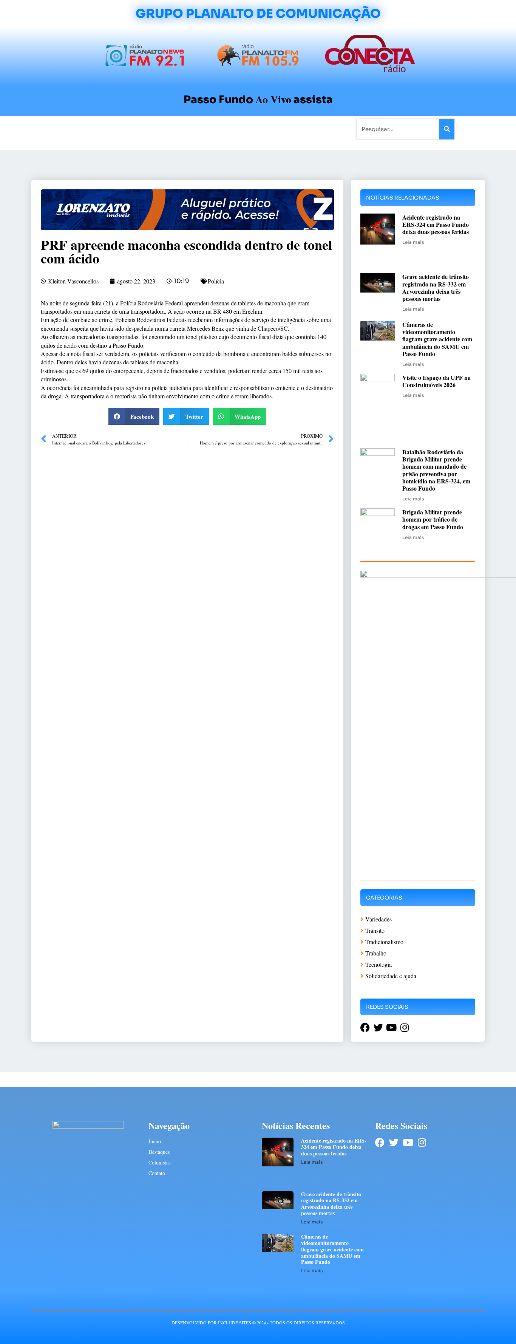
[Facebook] (380, 1142)
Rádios (117, 128)
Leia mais (413, 242)
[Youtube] (407, 1142)
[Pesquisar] (446, 129)
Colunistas (199, 128)
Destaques (159, 1151)
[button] (134, 416)
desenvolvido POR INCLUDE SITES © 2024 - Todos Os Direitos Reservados (258, 1322)
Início (63, 128)
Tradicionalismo (155, 128)
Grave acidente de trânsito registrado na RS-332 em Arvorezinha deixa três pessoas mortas (435, 287)
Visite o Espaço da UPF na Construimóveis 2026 (436, 381)
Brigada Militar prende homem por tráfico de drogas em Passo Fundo (432, 519)
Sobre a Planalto (243, 128)
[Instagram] (421, 1142)
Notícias (89, 128)
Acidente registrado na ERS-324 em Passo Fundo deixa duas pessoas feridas (435, 224)
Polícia (216, 281)
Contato (283, 128)
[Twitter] (394, 1142)
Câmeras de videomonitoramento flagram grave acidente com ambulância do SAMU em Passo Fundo (437, 339)
